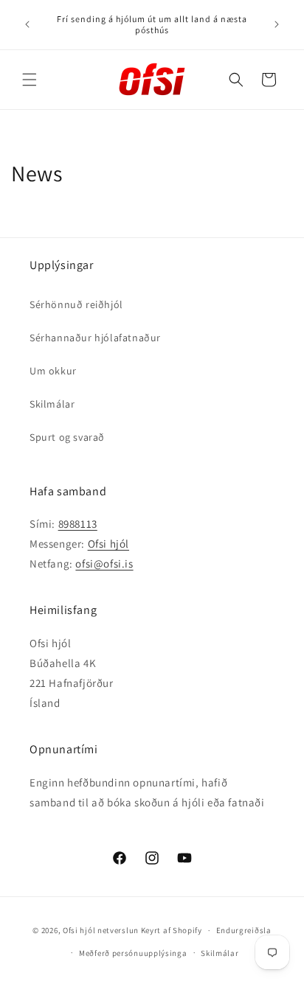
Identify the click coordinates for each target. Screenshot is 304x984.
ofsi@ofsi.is (104, 563)
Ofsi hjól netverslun (101, 930)
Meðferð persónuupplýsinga (133, 953)
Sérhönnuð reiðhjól (76, 304)
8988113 (77, 524)
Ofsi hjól (108, 544)
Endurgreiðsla (244, 930)
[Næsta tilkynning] (276, 24)
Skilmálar (52, 404)
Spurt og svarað (67, 437)
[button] (29, 79)
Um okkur (53, 370)
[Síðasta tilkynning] (27, 24)
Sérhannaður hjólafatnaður (95, 337)
